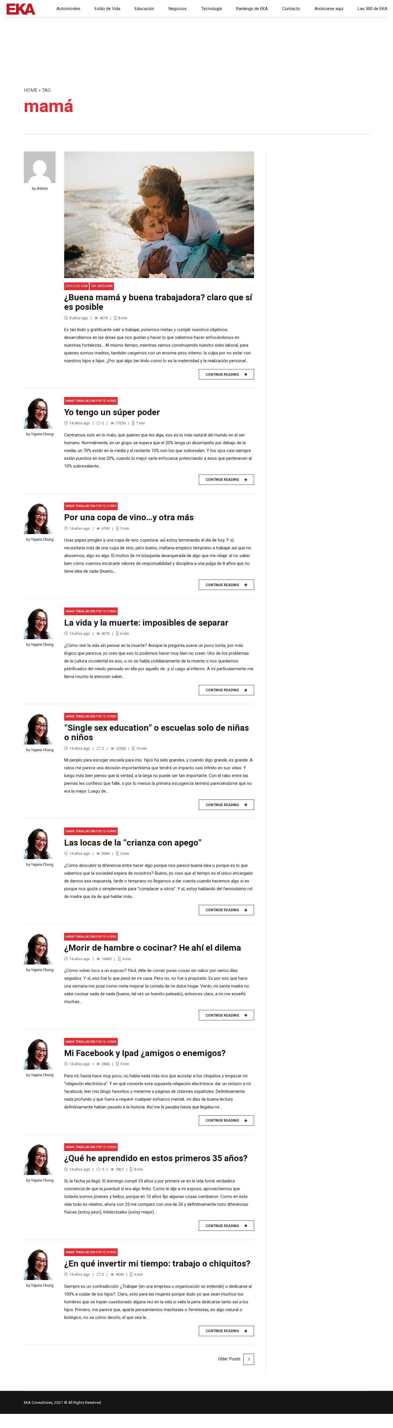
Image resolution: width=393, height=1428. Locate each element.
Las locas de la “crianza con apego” (132, 843)
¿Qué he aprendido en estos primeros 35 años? (155, 1158)
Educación (144, 8)
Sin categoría (101, 286)
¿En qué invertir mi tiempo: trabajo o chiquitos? (157, 1264)
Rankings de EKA (252, 8)
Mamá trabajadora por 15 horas (91, 401)
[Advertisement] (323, 203)
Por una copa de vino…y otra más (129, 517)
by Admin (40, 188)
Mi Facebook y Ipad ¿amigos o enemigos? (145, 1053)
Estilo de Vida (107, 8)
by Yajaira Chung (40, 434)
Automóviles (68, 8)
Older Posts (229, 1359)
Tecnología (211, 8)
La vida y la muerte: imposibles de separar (146, 623)
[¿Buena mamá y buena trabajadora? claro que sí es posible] (159, 214)
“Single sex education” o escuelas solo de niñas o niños (156, 733)
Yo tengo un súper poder (112, 412)
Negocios (178, 8)
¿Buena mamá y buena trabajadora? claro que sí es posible (158, 302)
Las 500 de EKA (372, 8)
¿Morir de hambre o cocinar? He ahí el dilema (152, 948)
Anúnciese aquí (328, 8)
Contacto (291, 8)
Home (30, 90)
